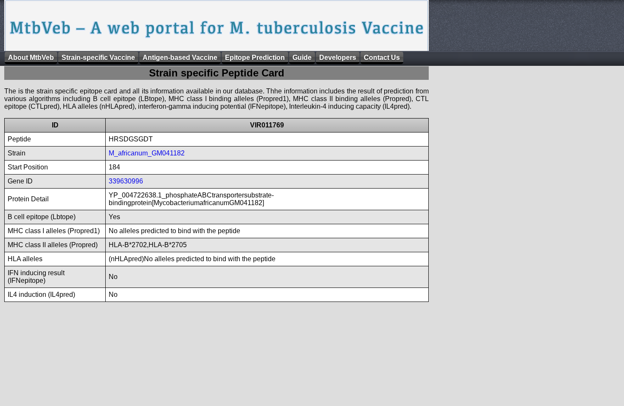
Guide (302, 57)
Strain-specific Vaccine (98, 57)
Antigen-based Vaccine (180, 57)
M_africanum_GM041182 (147, 153)
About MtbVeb (31, 57)
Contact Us (382, 57)
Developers (337, 57)
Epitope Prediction (255, 57)
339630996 (126, 181)
